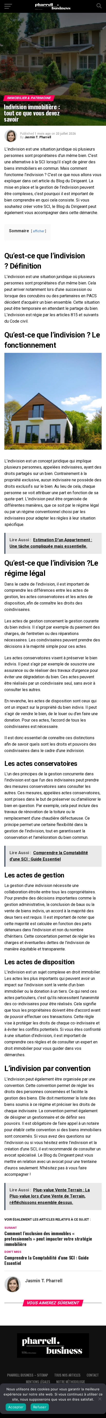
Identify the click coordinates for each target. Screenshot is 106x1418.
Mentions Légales (38, 1381)
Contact (93, 1375)
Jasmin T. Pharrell (37, 137)
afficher (38, 231)
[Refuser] (99, 1398)
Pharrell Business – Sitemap (27, 1375)
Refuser (39, 1407)
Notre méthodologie (70, 1381)
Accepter (15, 1407)
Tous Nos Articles (67, 1375)
